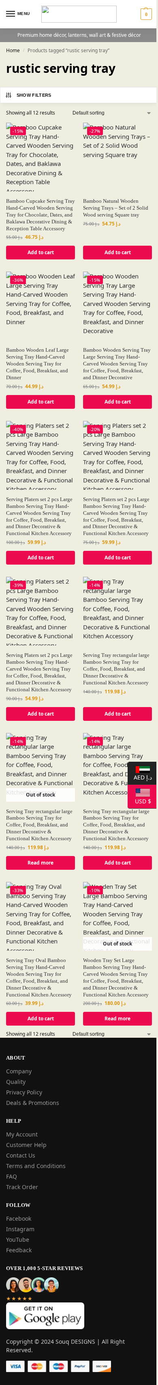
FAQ (11, 1176)
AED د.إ (140, 776)
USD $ (139, 800)
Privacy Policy (24, 1092)
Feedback (19, 1250)
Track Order (22, 1187)
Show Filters (34, 95)
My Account (22, 1134)
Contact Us (20, 1155)
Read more (40, 862)
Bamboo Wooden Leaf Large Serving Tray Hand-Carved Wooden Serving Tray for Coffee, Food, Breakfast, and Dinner (37, 363)
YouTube (17, 1239)
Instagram (20, 1229)
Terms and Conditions (36, 1166)
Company (19, 1071)
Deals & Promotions (32, 1103)
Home (13, 50)
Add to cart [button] (41, 252)
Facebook (18, 1218)
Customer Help (26, 1145)
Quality (16, 1081)
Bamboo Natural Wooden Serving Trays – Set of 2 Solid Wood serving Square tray (115, 208)
